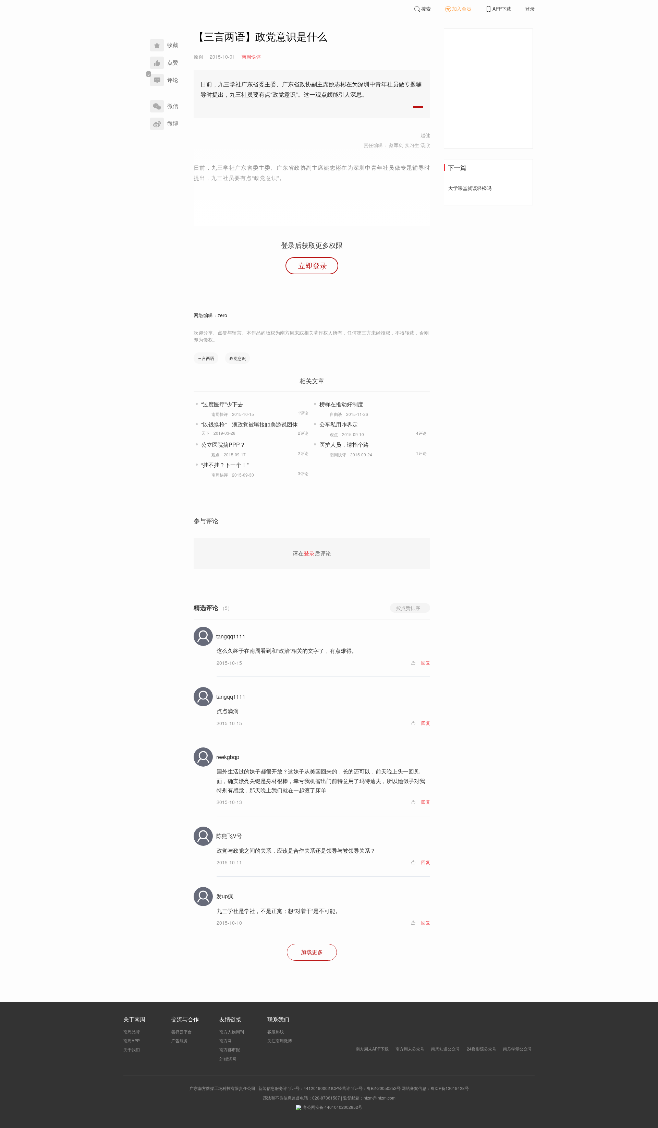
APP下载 (501, 8)
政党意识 (237, 358)
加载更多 (312, 952)
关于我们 (131, 1049)
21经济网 (227, 1058)
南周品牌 (131, 1031)
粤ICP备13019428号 (449, 1088)
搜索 (426, 8)
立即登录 (312, 265)
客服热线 (275, 1031)
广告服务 (179, 1040)
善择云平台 (181, 1031)
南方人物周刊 (231, 1031)
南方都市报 (229, 1049)
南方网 (225, 1040)
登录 (530, 8)
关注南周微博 (279, 1040)
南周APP (131, 1040)
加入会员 (461, 8)
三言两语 (206, 358)
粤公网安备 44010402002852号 (332, 1107)
